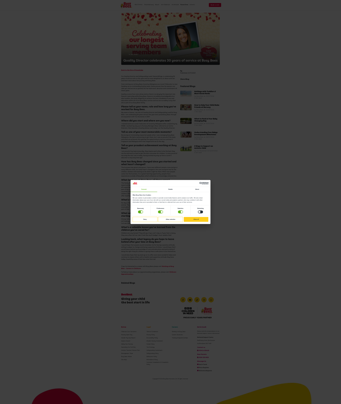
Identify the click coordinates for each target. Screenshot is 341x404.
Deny (145, 219)
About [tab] (197, 189)
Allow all (196, 219)
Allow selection (170, 219)
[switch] (160, 212)
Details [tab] (170, 189)
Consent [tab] (144, 189)
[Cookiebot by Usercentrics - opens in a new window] (201, 183)
